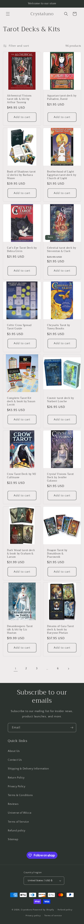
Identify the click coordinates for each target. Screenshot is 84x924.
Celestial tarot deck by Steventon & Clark (61, 249)
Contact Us (15, 759)
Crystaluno (26, 909)
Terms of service (53, 915)
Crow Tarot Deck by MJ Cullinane (21, 476)
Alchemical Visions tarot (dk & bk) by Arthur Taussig (19, 99)
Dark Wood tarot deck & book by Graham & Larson (21, 554)
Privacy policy (33, 915)
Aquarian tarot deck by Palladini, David (62, 97)
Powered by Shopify (43, 909)
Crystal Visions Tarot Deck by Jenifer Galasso (60, 477)
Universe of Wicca (19, 812)
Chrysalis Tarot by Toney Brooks (58, 327)
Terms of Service (18, 821)
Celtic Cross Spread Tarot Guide (19, 327)
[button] (8, 14)
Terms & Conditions (20, 795)
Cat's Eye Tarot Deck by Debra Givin (22, 249)
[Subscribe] (71, 727)
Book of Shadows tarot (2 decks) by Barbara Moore (21, 175)
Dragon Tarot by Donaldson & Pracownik (57, 554)
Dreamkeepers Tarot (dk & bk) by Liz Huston (20, 629)
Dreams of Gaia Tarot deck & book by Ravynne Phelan (60, 629)
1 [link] (15, 668)
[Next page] (68, 668)
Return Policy (16, 777)
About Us (14, 751)
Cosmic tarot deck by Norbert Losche (60, 400)
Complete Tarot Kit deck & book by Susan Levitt (21, 401)
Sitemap (13, 839)
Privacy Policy (16, 786)
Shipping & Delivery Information (28, 768)
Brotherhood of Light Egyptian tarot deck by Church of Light (61, 175)
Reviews (13, 804)
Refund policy (16, 830)
